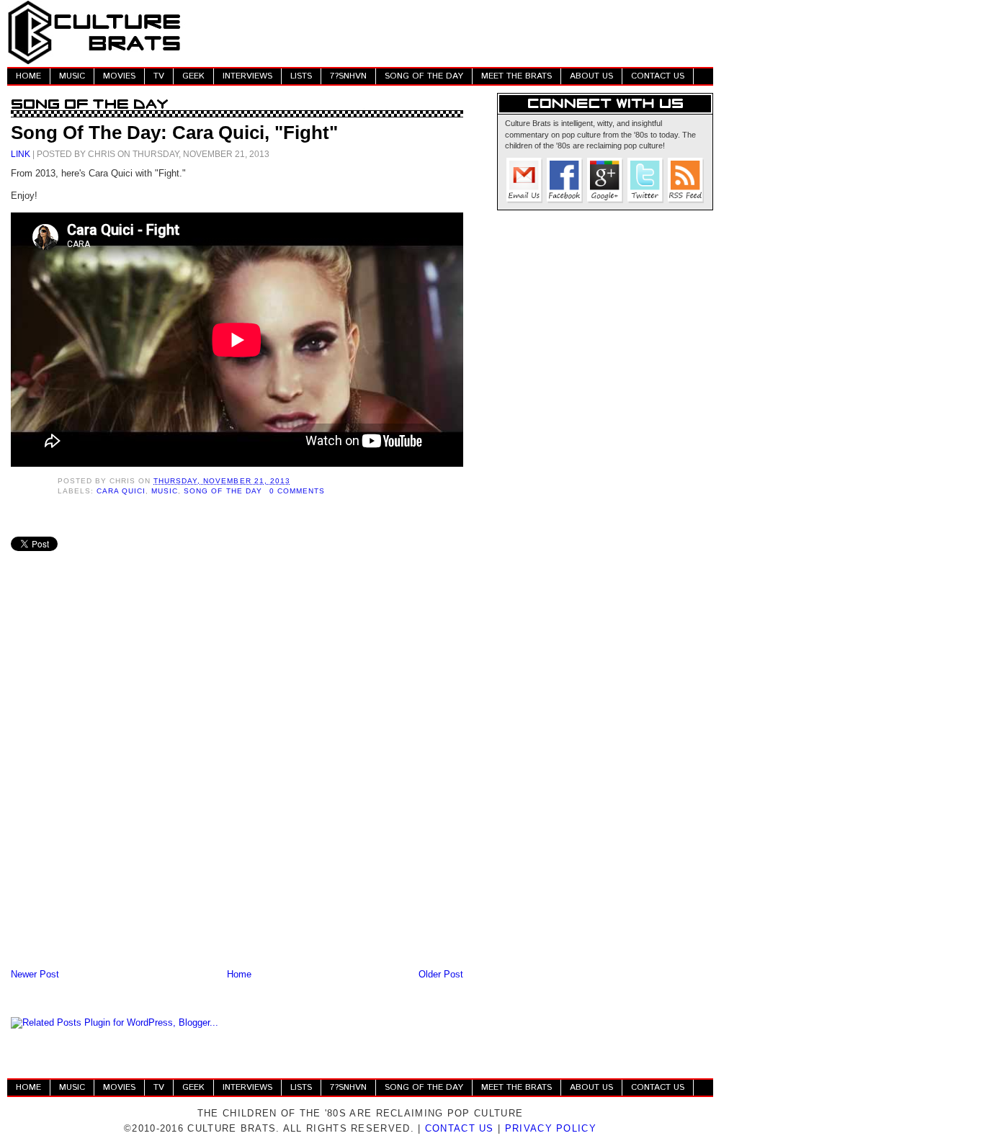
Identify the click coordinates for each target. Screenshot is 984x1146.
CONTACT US (657, 76)
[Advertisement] (451, 32)
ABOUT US (591, 76)
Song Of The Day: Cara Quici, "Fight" (174, 132)
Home (239, 974)
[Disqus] (237, 777)
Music (164, 491)
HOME (28, 76)
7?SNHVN (348, 76)
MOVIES (119, 76)
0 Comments (297, 491)
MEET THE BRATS (516, 76)
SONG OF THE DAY (424, 76)
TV (158, 76)
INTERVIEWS (247, 76)
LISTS (301, 76)
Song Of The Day (222, 491)
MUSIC (72, 76)
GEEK (193, 76)
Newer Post (35, 974)
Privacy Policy (550, 1128)
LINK (20, 153)
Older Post (441, 974)
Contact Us (459, 1128)
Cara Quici (121, 491)
